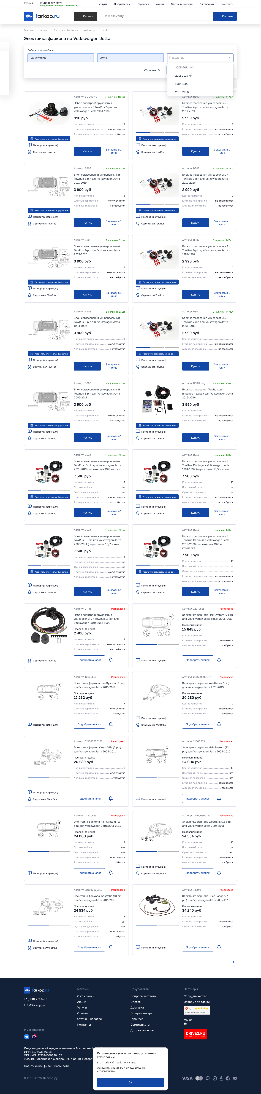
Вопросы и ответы (143, 996)
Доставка (137, 1007)
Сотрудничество (195, 996)
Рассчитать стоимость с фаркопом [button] (51, 139)
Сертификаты (140, 1024)
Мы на (188, 1020)
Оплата (135, 1002)
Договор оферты (142, 1030)
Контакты (84, 1024)
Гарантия (136, 1019)
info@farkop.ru (34, 1005)
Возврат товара (141, 1013)
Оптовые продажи (197, 1002)
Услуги (82, 1007)
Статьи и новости (89, 1019)
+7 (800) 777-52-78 (51, 2)
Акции (81, 1002)
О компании (85, 996)
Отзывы (82, 1013)
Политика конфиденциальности (46, 1066)
